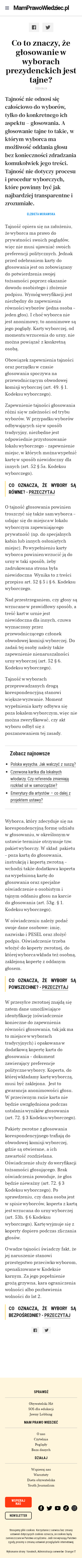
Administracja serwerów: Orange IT (57, 1551)
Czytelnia (41, 1439)
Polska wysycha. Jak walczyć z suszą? (43, 764)
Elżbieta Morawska (41, 214)
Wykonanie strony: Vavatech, (21, 1551)
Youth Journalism (41, 1485)
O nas (41, 1434)
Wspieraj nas (41, 1469)
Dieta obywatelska (41, 1480)
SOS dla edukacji (41, 1409)
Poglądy (41, 1444)
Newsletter (18, 1515)
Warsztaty (41, 1475)
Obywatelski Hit (41, 1403)
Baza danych (41, 1450)
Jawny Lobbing (41, 1414)
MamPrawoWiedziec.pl (41, 7)
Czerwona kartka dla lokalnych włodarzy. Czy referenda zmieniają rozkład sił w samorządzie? (39, 778)
